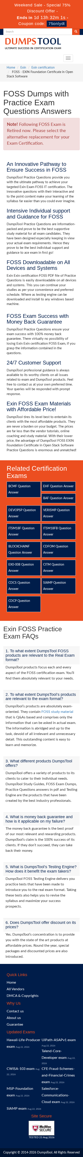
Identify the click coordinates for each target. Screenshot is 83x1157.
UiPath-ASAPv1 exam (59, 1040)
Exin (23, 67)
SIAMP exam (17, 1108)
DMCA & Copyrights (23, 996)
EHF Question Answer (58, 486)
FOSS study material (57, 712)
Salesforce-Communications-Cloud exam (55, 1095)
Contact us (15, 1011)
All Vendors (15, 989)
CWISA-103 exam (21, 1069)
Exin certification (43, 67)
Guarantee (15, 1024)
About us (14, 1018)
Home (11, 67)
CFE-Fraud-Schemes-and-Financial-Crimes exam (58, 1075)
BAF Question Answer (58, 498)
